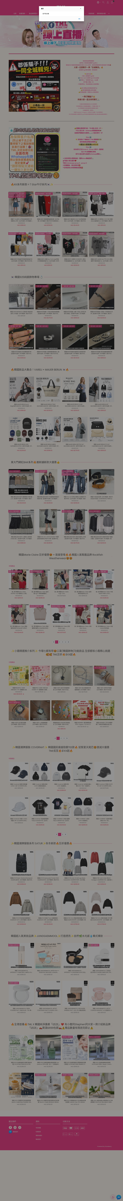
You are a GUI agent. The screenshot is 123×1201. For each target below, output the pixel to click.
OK (79, 19)
